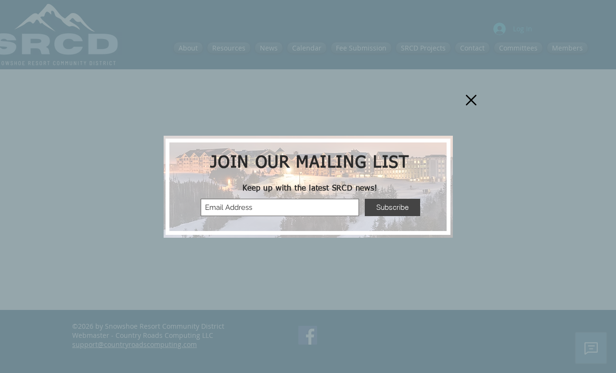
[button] (471, 100)
